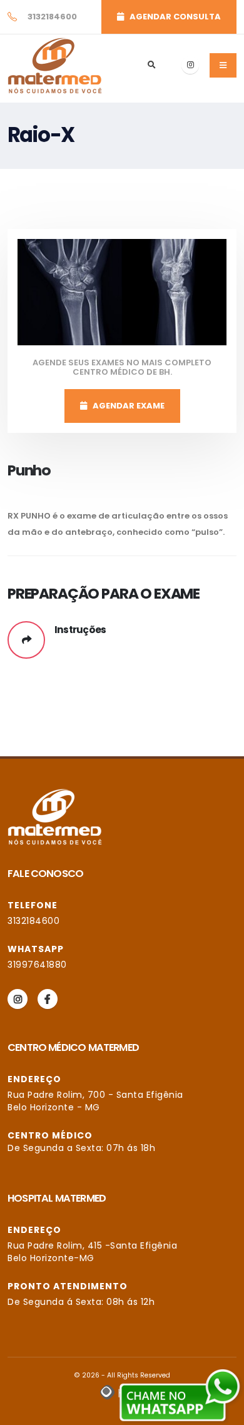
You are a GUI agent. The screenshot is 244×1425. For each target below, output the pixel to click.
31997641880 (37, 964)
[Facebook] (48, 999)
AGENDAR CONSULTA (172, 17)
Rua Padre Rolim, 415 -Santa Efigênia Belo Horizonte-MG (92, 1251)
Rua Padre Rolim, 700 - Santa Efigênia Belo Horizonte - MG (95, 1100)
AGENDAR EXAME (126, 406)
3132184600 (33, 921)
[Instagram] (190, 65)
